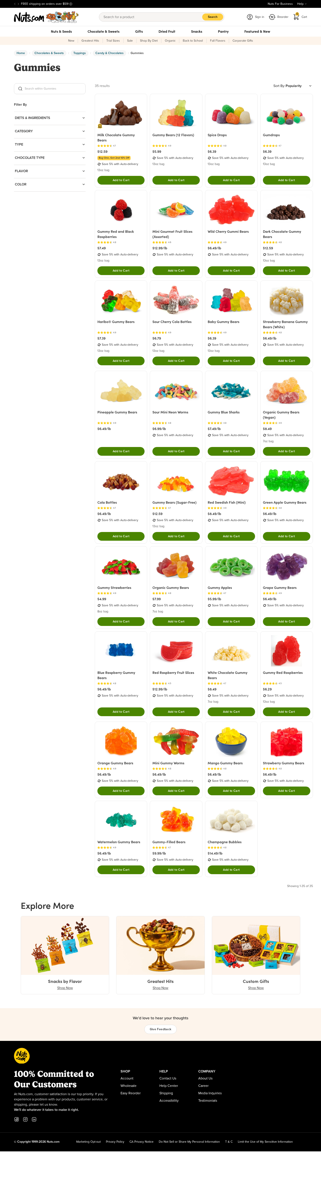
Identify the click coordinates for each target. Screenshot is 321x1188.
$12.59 (102, 151)
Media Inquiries (210, 1093)
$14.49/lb (215, 853)
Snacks (196, 31)
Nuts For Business (280, 3)
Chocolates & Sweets (49, 53)
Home (21, 53)
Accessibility (169, 1100)
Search (212, 17)
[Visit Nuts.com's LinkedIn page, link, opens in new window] (34, 1119)
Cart (301, 16)
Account (127, 1078)
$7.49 (101, 248)
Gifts (139, 31)
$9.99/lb (159, 853)
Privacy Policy (115, 1141)
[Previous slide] (15, 4)
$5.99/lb (214, 599)
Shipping (166, 1093)
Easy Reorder (131, 1093)
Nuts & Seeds (61, 31)
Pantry (223, 31)
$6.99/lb (159, 429)
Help (300, 3)
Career (203, 1086)
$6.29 (267, 689)
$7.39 (101, 338)
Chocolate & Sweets (103, 31)
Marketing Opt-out (88, 1141)
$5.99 (156, 151)
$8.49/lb (214, 514)
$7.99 (156, 599)
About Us (205, 1078)
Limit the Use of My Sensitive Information (265, 1141)
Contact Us (167, 1078)
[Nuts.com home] (46, 17)
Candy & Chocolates (109, 53)
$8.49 (267, 429)
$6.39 (212, 151)
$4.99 (101, 599)
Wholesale (128, 1086)
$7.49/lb (214, 429)
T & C (229, 1141)
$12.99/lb (159, 248)
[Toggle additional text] (70, 4)
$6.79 (156, 338)
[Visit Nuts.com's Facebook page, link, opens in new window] (16, 1119)
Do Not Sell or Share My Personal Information (189, 1141)
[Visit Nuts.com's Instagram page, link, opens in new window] (25, 1119)
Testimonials (207, 1100)
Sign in (259, 17)
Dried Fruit (167, 31)
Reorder (282, 17)
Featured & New (257, 31)
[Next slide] (18, 4)
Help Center (168, 1086)
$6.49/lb (214, 248)
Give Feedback (160, 1029)
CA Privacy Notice (141, 1141)
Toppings (79, 53)
